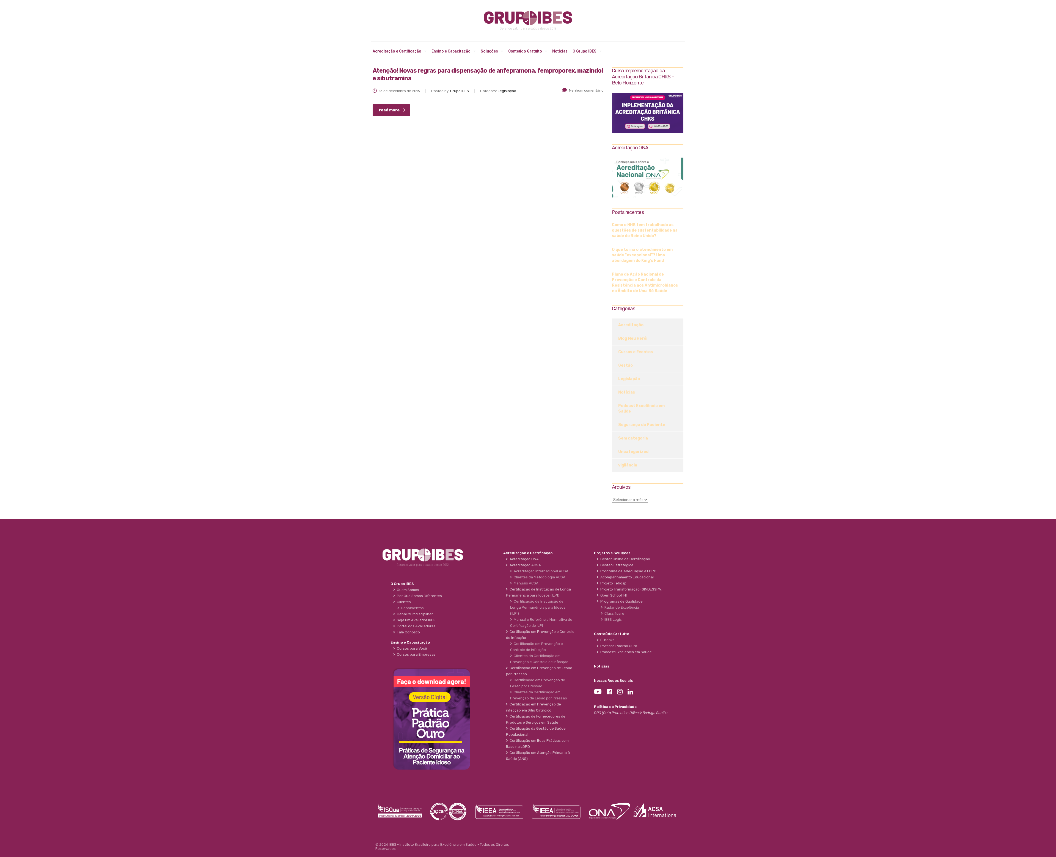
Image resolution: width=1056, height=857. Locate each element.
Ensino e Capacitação (451, 51)
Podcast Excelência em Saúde (641, 408)
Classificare (613, 613)
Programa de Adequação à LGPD (627, 571)
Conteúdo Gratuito (525, 51)
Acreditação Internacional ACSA (540, 571)
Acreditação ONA (523, 559)
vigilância (627, 465)
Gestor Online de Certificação (624, 559)
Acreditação (631, 325)
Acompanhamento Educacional (626, 577)
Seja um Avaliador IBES (415, 620)
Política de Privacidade (615, 707)
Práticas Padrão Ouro (618, 646)
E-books (607, 640)
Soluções (489, 51)
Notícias (560, 51)
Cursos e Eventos (635, 352)
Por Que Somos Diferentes (418, 596)
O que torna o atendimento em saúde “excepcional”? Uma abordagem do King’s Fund (642, 255)
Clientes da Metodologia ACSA (538, 577)
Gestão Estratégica (616, 565)
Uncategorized (633, 451)
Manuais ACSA (525, 583)
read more (389, 110)
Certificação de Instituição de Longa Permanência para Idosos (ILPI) (537, 607)
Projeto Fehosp (612, 583)
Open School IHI (613, 595)
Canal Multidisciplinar (414, 614)
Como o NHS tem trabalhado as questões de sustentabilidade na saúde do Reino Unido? (645, 230)
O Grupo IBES (584, 51)
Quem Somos (407, 590)
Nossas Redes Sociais (613, 681)
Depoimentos (411, 608)
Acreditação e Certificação (397, 51)
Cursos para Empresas (415, 654)
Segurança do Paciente (641, 424)
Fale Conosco (407, 632)
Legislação (629, 379)
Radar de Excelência (621, 607)
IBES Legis (612, 619)
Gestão (625, 365)
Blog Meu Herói (632, 338)
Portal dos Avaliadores (415, 626)
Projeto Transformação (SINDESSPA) (630, 589)
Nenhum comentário (586, 90)
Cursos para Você (411, 648)
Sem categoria (633, 438)
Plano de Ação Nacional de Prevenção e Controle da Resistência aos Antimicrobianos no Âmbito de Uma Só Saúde (645, 282)
